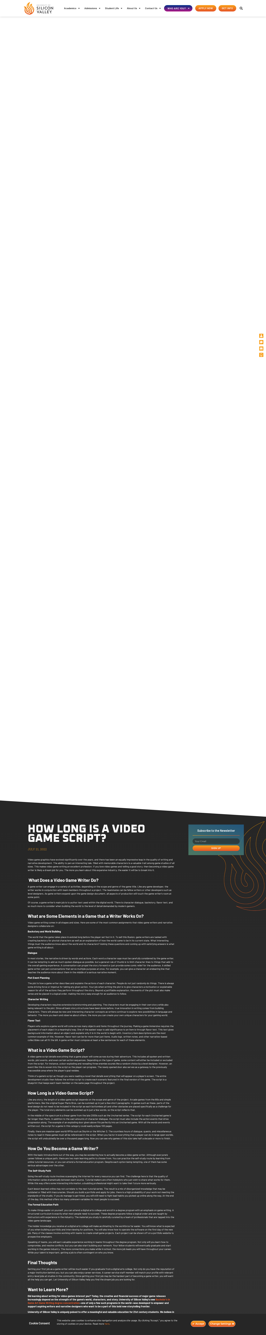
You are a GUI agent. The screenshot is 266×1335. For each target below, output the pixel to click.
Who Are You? (176, 8)
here (107, 1323)
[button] (241, 8)
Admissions (90, 8)
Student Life (112, 8)
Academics (70, 8)
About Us (132, 8)
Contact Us (151, 8)
